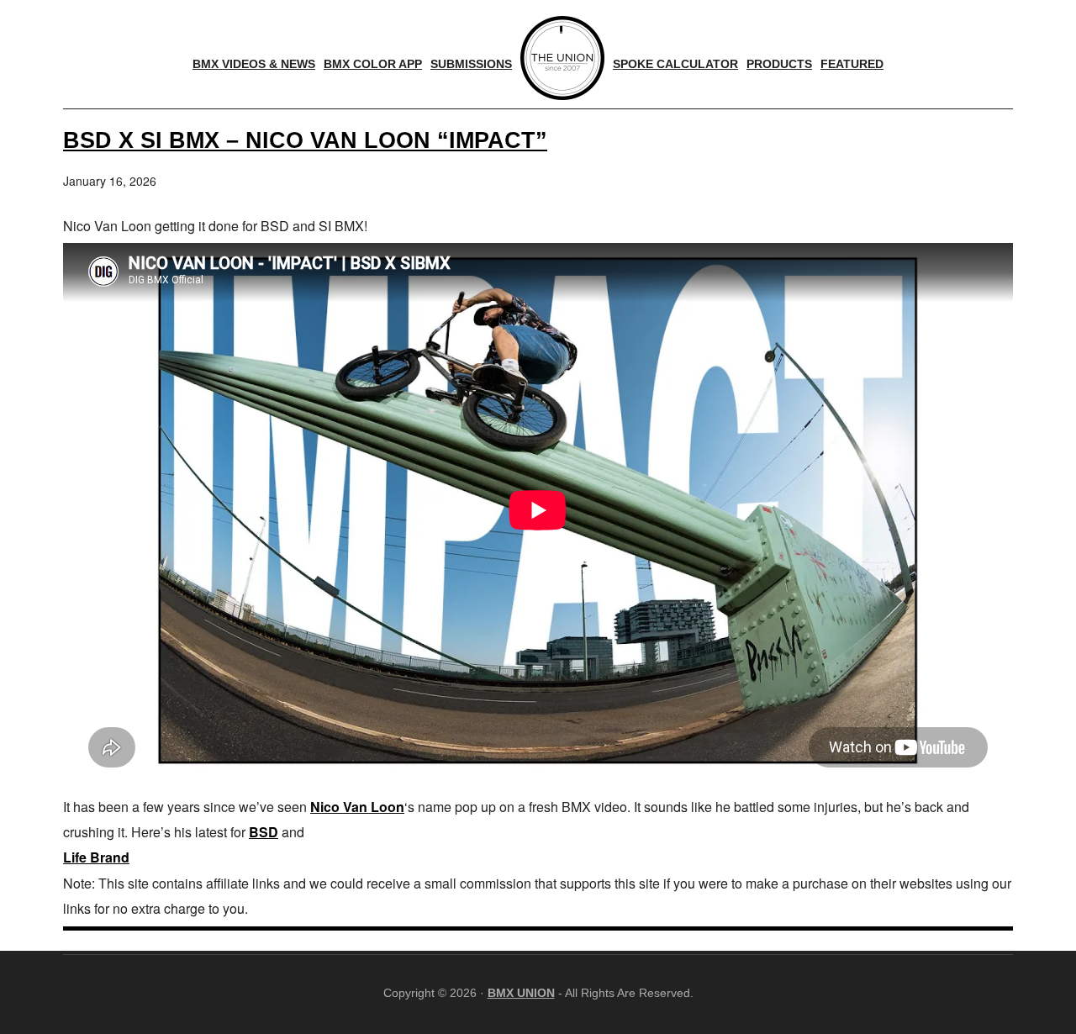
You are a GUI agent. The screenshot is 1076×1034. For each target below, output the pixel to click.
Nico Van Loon (357, 806)
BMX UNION (521, 993)
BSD (263, 831)
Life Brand (96, 857)
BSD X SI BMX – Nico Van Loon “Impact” (305, 140)
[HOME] (562, 58)
